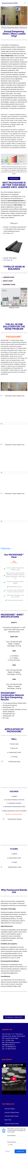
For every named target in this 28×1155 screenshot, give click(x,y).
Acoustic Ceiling (9, 1109)
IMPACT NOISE (8, 281)
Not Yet (8, 1151)
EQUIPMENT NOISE (9, 284)
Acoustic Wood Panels (11, 1116)
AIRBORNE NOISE (8, 277)
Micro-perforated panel (15, 814)
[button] (14, 277)
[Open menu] (24, 3)
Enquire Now (20, 1151)
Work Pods (8, 1120)
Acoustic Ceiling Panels (12, 1112)
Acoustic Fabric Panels (12, 1123)
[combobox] (10, 1144)
